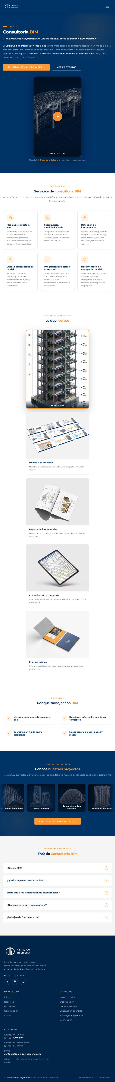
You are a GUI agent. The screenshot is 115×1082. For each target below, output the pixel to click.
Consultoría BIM (68, 1006)
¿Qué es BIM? (57, 868)
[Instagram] (15, 982)
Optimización (67, 1002)
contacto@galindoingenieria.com (22, 1054)
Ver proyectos (66, 67)
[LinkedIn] (23, 982)
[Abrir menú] (107, 6)
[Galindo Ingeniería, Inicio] (11, 6)
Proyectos (9, 1006)
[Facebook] (7, 982)
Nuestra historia (87, 1077)
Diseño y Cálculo (68, 997)
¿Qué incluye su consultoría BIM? (57, 880)
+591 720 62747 (16, 1037)
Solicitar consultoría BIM (26, 67)
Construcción (11, 1011)
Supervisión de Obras (71, 1011)
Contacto (9, 1015)
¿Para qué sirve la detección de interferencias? (57, 892)
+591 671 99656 (15, 1045)
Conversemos (104, 1077)
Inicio (7, 997)
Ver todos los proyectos (57, 821)
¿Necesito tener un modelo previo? (57, 905)
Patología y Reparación (72, 1015)
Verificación (66, 1020)
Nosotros (9, 1002)
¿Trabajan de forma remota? (57, 917)
